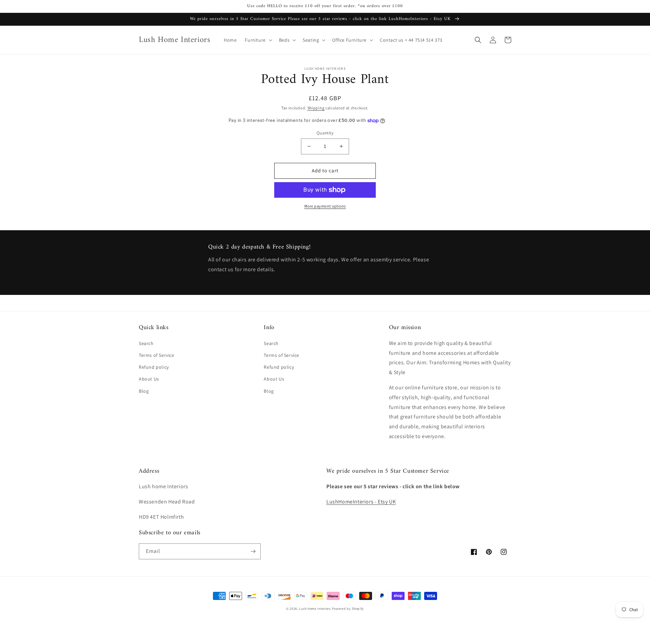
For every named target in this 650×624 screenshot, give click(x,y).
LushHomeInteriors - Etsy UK (361, 501)
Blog (144, 391)
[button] (258, 40)
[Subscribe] (252, 551)
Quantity (325, 133)
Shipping (316, 107)
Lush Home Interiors (314, 608)
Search (146, 343)
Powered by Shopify (348, 608)
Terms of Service (156, 355)
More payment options (325, 206)
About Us (149, 379)
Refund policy (154, 367)
